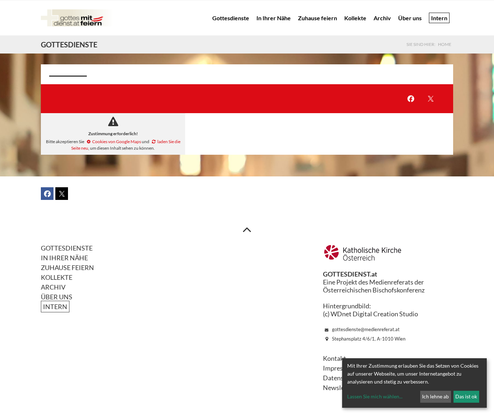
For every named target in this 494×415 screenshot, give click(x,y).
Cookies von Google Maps (116, 141)
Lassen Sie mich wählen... (375, 396)
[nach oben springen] (247, 229)
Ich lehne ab (435, 396)
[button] (410, 99)
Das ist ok (466, 396)
